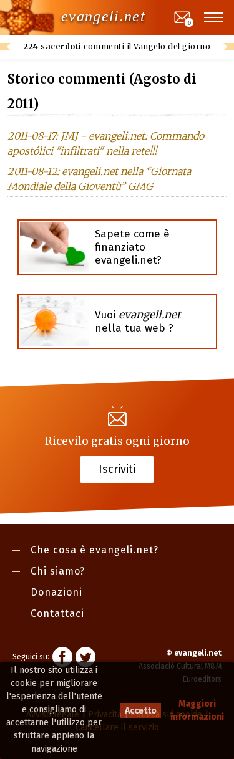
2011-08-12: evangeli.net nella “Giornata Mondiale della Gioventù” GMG (99, 179)
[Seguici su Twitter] (85, 659)
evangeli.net (103, 16)
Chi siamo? (58, 571)
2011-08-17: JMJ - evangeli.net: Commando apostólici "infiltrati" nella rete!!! (105, 143)
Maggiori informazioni (197, 710)
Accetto (141, 710)
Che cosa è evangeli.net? (94, 550)
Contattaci (57, 613)
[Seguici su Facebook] (62, 659)
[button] (214, 17)
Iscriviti (117, 468)
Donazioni (56, 592)
